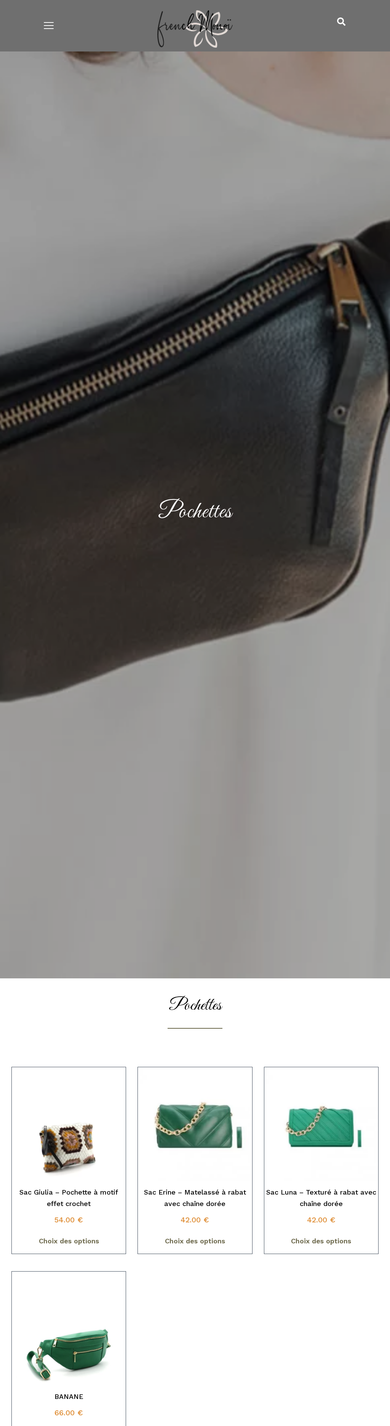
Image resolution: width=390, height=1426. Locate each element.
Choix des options (69, 1241)
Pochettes (195, 512)
